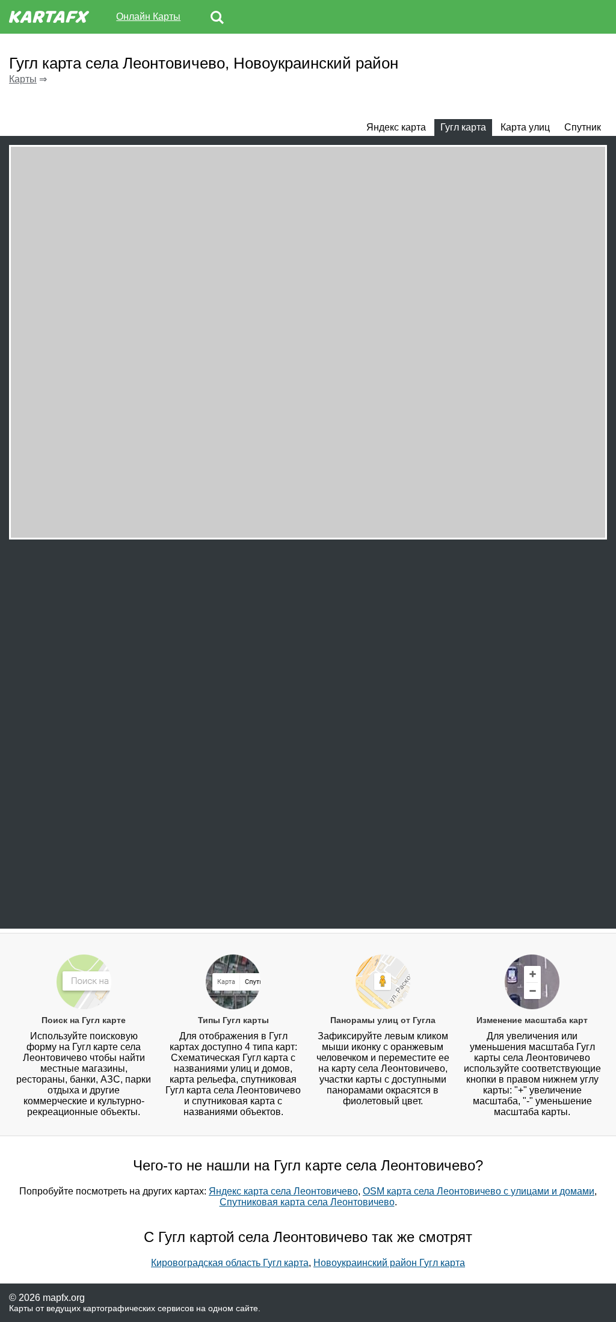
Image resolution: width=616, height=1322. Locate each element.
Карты (23, 79)
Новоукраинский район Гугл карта (389, 1263)
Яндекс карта (396, 127)
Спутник (582, 127)
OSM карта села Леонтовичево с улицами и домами (478, 1191)
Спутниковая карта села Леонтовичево (307, 1202)
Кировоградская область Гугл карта (230, 1263)
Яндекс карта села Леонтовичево (283, 1191)
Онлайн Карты (148, 16)
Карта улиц (525, 127)
